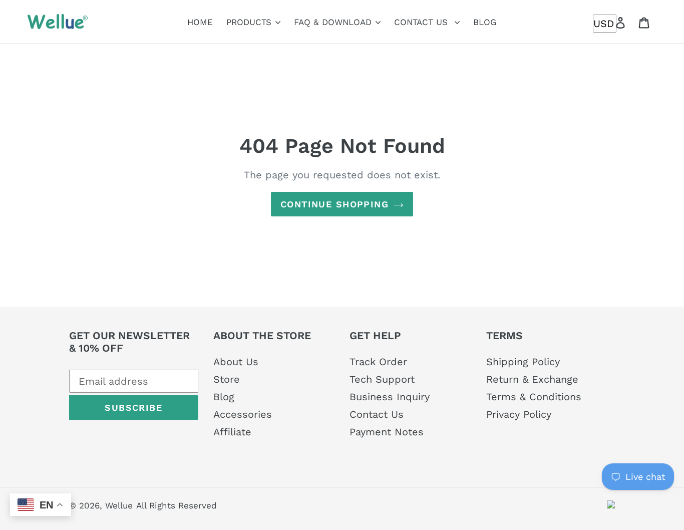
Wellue (119, 505)
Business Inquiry (390, 397)
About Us (235, 362)
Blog (223, 397)
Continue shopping (334, 204)
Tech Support (382, 379)
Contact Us (377, 414)
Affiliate (232, 432)
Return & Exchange (532, 379)
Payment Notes (387, 432)
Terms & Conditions (533, 397)
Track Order (378, 362)
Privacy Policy (518, 414)
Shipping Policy (523, 362)
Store (226, 379)
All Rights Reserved (176, 505)
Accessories (242, 414)
